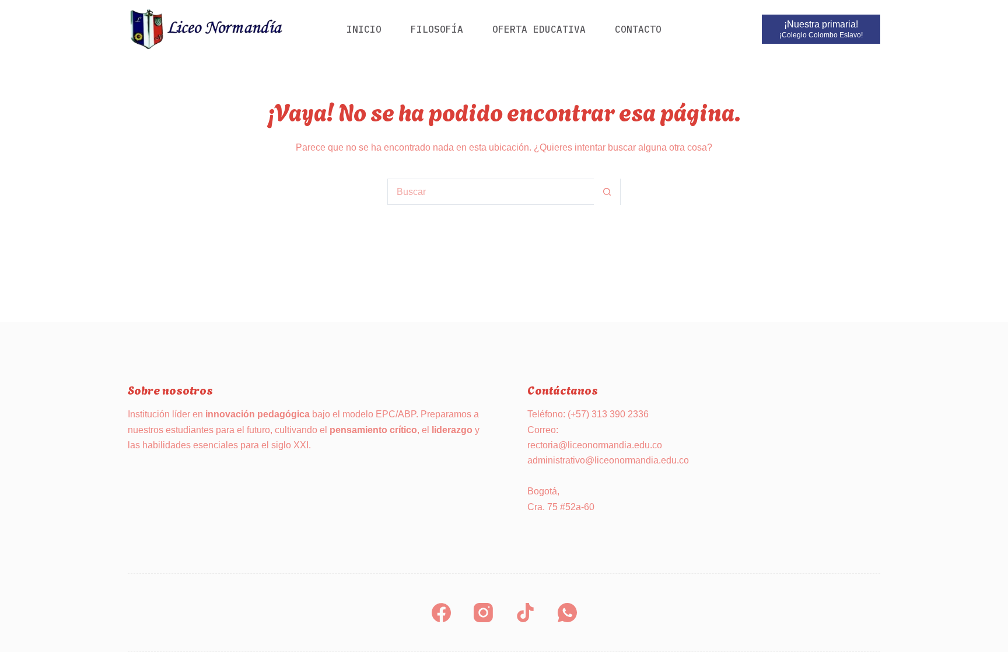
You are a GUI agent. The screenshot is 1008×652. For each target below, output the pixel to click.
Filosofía (437, 29)
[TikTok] (525, 612)
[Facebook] (441, 612)
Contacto (638, 29)
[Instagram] (483, 612)
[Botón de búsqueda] (607, 192)
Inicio (364, 29)
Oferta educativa (539, 29)
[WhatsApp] (567, 612)
